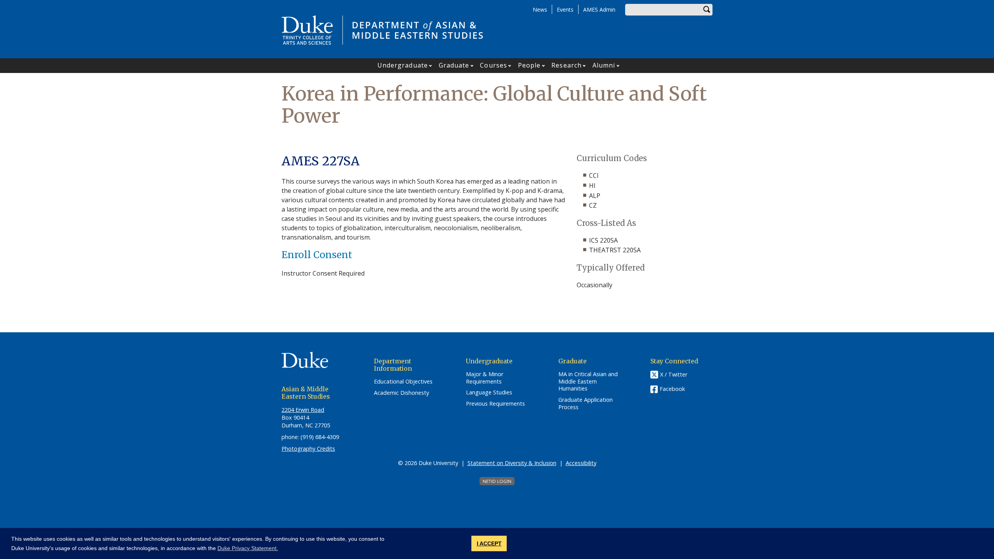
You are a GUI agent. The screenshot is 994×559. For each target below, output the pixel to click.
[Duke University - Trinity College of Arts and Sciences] (307, 29)
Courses (493, 65)
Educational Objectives (403, 381)
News (540, 9)
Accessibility (581, 463)
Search (706, 10)
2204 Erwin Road (303, 409)
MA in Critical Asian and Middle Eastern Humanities (588, 381)
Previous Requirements (495, 403)
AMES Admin (599, 9)
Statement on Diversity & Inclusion (511, 463)
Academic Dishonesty (401, 392)
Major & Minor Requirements (484, 378)
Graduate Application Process (585, 403)
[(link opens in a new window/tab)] (313, 365)
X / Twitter (673, 374)
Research (566, 65)
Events (565, 9)
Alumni (604, 65)
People (529, 65)
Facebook (672, 388)
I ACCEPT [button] (489, 543)
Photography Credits (308, 448)
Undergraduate (402, 65)
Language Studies (489, 392)
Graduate (454, 65)
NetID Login (497, 481)
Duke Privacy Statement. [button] (247, 548)
